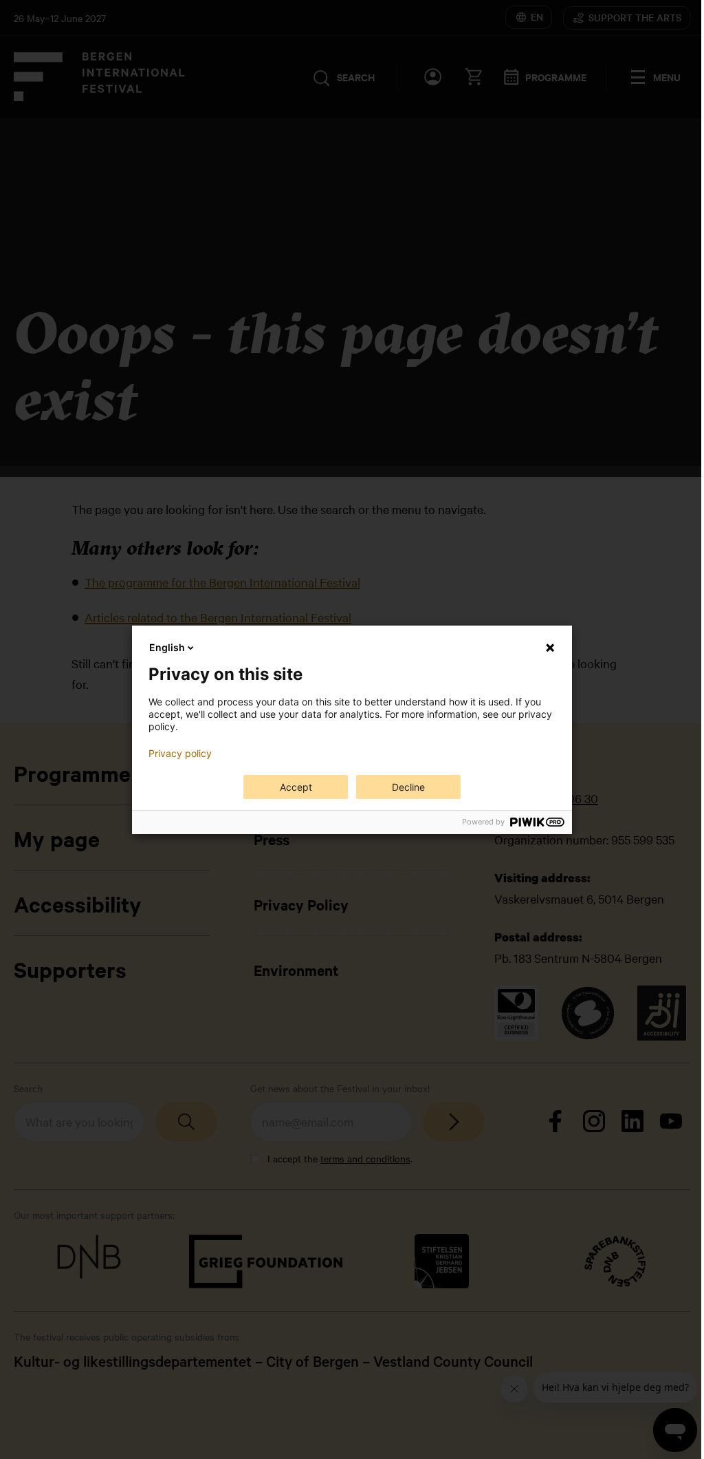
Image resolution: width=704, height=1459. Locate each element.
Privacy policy (180, 753)
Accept (296, 787)
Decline (408, 787)
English (167, 647)
